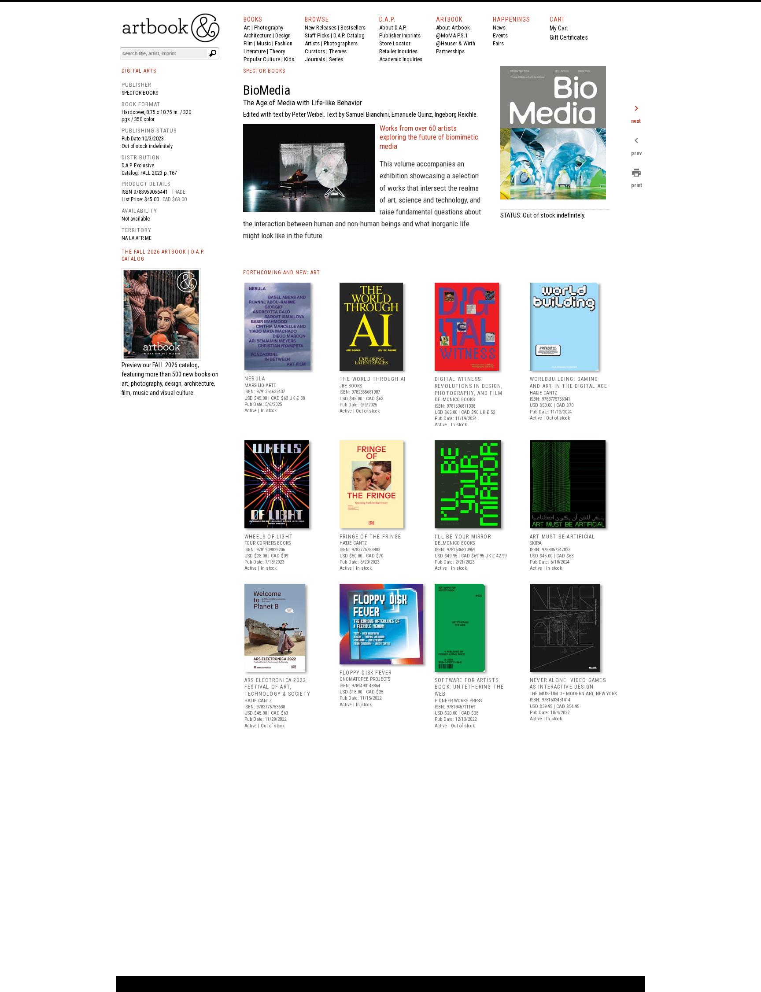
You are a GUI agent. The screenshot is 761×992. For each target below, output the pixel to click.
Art (247, 27)
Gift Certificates (569, 37)
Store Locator (394, 43)
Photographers (341, 43)
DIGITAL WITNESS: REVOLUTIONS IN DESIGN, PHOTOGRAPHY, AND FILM (468, 386)
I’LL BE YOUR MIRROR (463, 537)
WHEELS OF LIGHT (268, 537)
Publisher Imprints (400, 35)
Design (283, 35)
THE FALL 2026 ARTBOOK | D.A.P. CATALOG (163, 255)
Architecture (257, 35)
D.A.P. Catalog (349, 35)
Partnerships (450, 51)
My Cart (559, 28)
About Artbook (453, 27)
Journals (315, 59)
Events (500, 35)
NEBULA (254, 379)
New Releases (320, 27)
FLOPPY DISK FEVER (366, 673)
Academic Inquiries (400, 59)
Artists (312, 43)
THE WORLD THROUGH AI (373, 379)
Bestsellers (353, 27)
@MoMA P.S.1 (452, 35)
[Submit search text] (213, 53)
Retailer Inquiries (398, 51)
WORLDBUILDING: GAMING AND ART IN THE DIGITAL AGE (568, 382)
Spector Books (140, 93)
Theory (277, 51)
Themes (338, 51)
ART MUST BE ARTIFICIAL (562, 537)
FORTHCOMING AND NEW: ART (281, 272)
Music (264, 43)
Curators (315, 51)
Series (336, 59)
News (499, 27)
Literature (255, 51)
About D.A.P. (392, 27)
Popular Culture (262, 59)
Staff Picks (317, 35)
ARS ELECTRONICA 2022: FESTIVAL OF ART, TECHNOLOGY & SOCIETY (277, 687)
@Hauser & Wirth (455, 43)
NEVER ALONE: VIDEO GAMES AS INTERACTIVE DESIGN (568, 683)
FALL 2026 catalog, (175, 365)
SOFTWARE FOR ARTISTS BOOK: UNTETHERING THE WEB (469, 687)
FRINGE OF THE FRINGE (370, 537)
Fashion (283, 43)
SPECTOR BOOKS (264, 71)
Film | (250, 43)
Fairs (498, 43)
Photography (268, 27)
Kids (289, 59)
